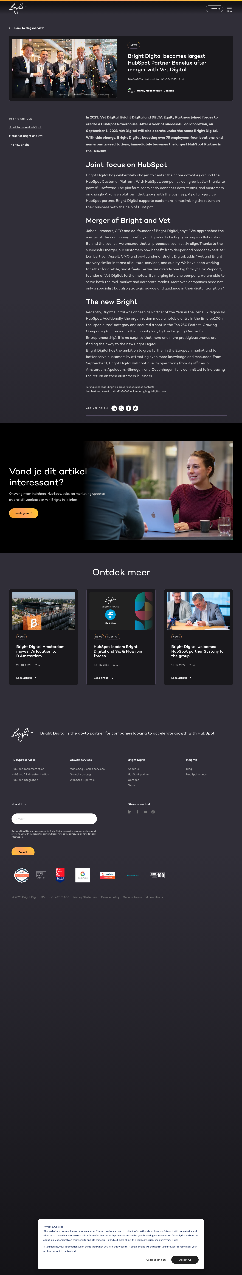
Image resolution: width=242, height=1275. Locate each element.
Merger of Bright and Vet (26, 135)
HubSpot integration (25, 780)
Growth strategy (81, 774)
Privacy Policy (170, 1239)
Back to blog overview (29, 28)
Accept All (185, 1259)
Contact (133, 780)
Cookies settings (156, 1259)
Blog (189, 769)
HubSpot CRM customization (30, 774)
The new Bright (19, 144)
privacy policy (75, 834)
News (134, 45)
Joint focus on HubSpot (25, 127)
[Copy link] (135, 408)
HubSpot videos (196, 774)
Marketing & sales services (87, 769)
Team (131, 785)
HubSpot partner (139, 774)
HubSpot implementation (28, 769)
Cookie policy (110, 897)
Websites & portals (82, 780)
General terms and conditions (143, 897)
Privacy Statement (85, 897)
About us (134, 769)
